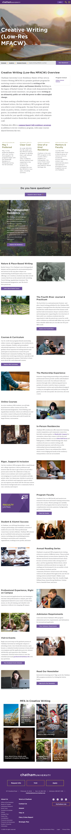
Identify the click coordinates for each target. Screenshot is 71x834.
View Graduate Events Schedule (14, 663)
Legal (58, 829)
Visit (35, 783)
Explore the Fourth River (47, 329)
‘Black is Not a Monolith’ (46, 734)
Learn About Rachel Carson (13, 289)
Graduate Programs (21, 63)
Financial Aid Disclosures (8, 822)
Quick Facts (4, 808)
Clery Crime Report (26, 817)
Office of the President (7, 802)
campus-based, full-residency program (35, 125)
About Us (4, 799)
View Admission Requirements (49, 626)
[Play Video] (19, 748)
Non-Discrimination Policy (47, 829)
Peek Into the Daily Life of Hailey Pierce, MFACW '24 (59, 756)
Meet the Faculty (45, 514)
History (3, 812)
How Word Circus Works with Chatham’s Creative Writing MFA (16, 757)
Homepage (3, 63)
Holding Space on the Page (42, 757)
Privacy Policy (66, 829)
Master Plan (4, 816)
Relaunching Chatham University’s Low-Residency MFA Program (10, 719)
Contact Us (23, 804)
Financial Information (7, 820)
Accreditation (4, 818)
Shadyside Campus (60, 434)
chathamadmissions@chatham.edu (35, 793)
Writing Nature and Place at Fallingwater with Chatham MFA (26, 719)
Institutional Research (7, 806)
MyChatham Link (61, 804)
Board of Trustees (6, 804)
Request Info (16, 783)
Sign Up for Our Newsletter (48, 684)
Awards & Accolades (6, 810)
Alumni (21, 808)
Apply (60, 2)
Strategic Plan (5, 814)
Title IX (21, 813)
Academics (11, 63)
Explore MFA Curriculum (12, 365)
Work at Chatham (25, 799)
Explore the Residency (16, 244)
